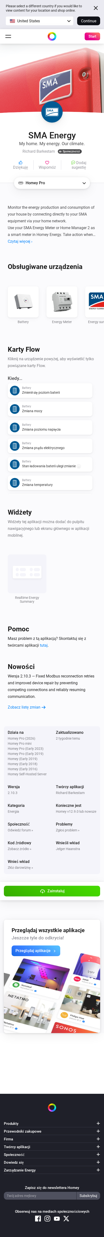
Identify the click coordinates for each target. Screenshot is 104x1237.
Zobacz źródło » (19, 849)
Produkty (11, 1123)
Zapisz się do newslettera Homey (52, 1188)
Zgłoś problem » (68, 830)
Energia (13, 811)
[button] (39, 21)
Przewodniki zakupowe (22, 1131)
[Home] (52, 36)
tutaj (44, 645)
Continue (88, 21)
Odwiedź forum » (20, 830)
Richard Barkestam (70, 793)
